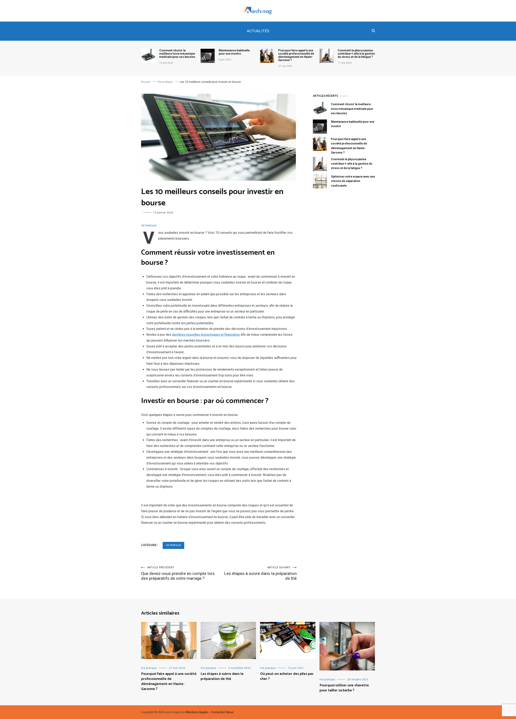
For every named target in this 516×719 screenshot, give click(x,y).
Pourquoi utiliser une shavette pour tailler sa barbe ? (344, 687)
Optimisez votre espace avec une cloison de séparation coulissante (353, 181)
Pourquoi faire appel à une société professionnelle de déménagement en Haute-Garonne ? (296, 55)
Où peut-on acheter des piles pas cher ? (286, 676)
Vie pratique (149, 225)
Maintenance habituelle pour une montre (234, 52)
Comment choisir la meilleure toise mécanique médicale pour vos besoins (177, 53)
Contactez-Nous (222, 712)
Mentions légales (197, 712)
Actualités (258, 31)
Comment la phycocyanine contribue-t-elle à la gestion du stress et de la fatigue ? (356, 53)
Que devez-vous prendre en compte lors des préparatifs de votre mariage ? (178, 573)
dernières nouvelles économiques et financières (206, 335)
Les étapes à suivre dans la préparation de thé (260, 573)
